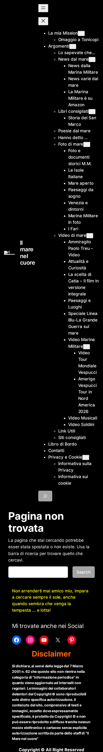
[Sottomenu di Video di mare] (89, 235)
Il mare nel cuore (27, 252)
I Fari (73, 228)
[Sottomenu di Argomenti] (72, 46)
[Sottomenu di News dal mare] (92, 59)
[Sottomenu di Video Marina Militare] (86, 346)
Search (83, 572)
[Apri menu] (43, 8)
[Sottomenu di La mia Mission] (81, 33)
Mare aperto (81, 183)
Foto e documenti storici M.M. (80, 157)
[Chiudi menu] (43, 21)
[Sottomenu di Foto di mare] (86, 144)
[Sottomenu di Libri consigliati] (92, 111)
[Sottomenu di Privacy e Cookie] (85, 457)
